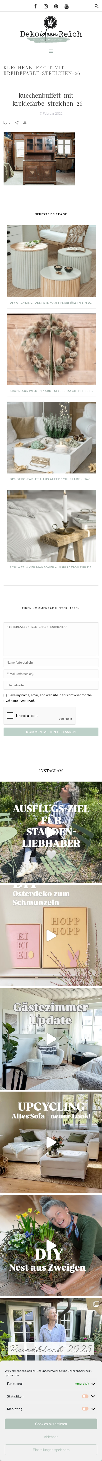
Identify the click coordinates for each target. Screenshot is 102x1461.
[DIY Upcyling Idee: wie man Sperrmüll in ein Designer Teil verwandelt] (51, 261)
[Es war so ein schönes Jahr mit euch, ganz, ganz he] (51, 1349)
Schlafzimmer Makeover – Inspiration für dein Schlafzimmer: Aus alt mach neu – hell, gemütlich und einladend (53, 567)
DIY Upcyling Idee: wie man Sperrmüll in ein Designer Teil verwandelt (53, 302)
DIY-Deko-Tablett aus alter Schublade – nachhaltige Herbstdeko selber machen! (53, 479)
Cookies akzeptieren (51, 1424)
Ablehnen (51, 1437)
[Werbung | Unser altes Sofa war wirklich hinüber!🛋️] (51, 1142)
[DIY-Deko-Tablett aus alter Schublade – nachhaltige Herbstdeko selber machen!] (51, 437)
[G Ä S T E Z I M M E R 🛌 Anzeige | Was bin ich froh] (51, 1039)
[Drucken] (27, 122)
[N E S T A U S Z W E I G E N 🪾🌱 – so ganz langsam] (51, 1245)
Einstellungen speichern (51, 1450)
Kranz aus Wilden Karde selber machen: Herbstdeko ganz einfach (53, 391)
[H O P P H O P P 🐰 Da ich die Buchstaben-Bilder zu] (51, 935)
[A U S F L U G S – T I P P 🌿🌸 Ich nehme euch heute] (51, 832)
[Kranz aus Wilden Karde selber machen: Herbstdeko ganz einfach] (51, 349)
